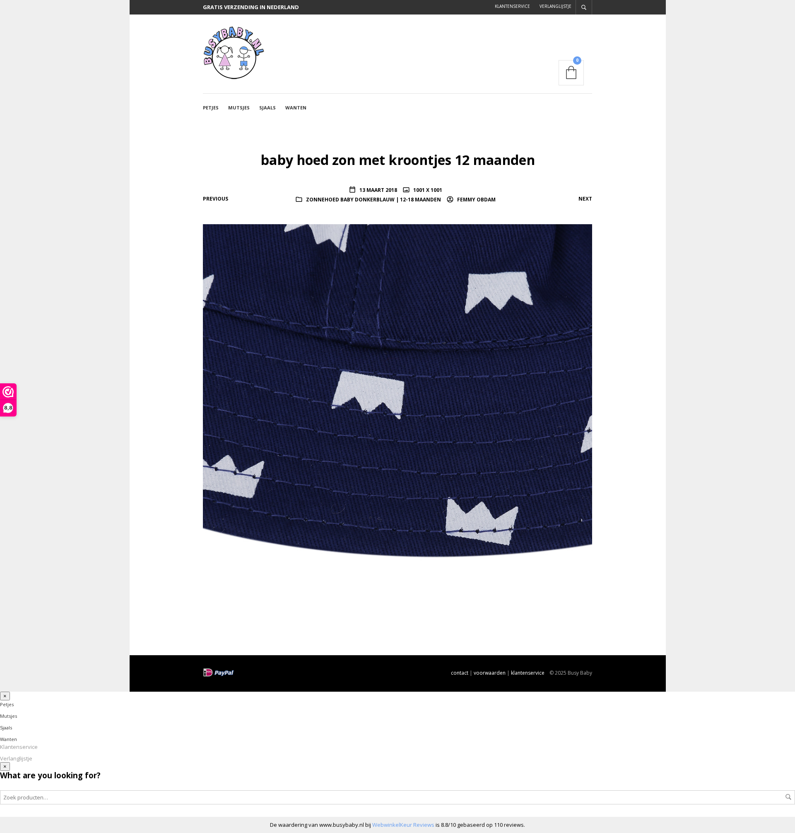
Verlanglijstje (555, 6)
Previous (215, 198)
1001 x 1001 (427, 190)
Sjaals (267, 107)
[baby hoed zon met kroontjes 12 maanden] (397, 418)
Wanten (295, 107)
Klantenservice (512, 6)
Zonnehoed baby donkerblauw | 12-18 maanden (373, 199)
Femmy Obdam (476, 199)
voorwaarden (490, 672)
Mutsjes (239, 107)
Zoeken (788, 797)
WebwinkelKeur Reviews (403, 824)
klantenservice (527, 672)
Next (585, 198)
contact (459, 672)
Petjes (211, 107)
